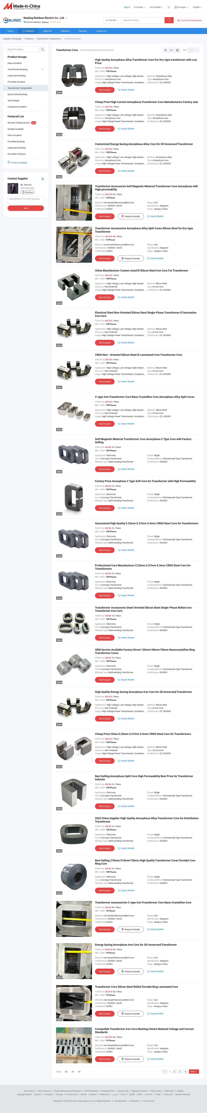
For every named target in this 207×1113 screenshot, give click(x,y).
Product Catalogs (19, 162)
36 (73, 1071)
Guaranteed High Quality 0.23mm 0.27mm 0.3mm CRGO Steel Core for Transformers (146, 523)
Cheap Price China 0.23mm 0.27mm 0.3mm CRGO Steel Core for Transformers (143, 734)
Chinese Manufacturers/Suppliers (67, 1091)
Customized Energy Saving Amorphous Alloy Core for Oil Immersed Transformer (144, 144)
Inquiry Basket (127, 89)
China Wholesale (91, 1091)
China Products (44, 1091)
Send (25, 208)
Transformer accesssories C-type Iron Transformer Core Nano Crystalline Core (143, 902)
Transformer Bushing (17, 69)
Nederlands (104, 1094)
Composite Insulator (17, 106)
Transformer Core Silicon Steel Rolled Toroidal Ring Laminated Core (136, 986)
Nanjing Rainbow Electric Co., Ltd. (44, 17)
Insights (180, 1091)
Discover (83, 30)
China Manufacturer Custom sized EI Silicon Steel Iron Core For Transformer (141, 270)
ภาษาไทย (148, 1094)
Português (48, 1094)
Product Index (156, 1091)
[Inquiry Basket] (169, 7)
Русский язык (71, 1094)
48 (79, 1071)
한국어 (123, 1094)
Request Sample (132, 216)
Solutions (65, 30)
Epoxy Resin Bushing (17, 94)
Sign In (127, 7)
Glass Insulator (15, 63)
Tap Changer (14, 100)
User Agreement (120, 1101)
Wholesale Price (107, 1091)
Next (193, 1071)
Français (59, 1094)
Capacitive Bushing (17, 75)
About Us (47, 30)
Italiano (84, 1094)
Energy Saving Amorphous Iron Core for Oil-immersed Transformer (136, 944)
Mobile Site (169, 1091)
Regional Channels (139, 1091)
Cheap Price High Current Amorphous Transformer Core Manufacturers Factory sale (146, 102)
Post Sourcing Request (191, 20)
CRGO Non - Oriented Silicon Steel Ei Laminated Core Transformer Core (138, 354)
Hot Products (29, 1091)
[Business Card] (43, 179)
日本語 (132, 1094)
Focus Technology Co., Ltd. (84, 1101)
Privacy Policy (148, 1101)
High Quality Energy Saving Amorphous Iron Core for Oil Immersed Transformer (143, 691)
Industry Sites (123, 1091)
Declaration (135, 1101)
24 (66, 1071)
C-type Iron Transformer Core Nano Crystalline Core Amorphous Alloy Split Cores (144, 396)
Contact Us (101, 30)
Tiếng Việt (168, 1094)
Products (29, 30)
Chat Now (29, 192)
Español (37, 1094)
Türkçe (158, 1094)
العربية (114, 1094)
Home (10, 30)
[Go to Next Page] (196, 50)
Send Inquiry (105, 89)
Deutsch (93, 1094)
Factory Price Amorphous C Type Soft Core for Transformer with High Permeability (145, 481)
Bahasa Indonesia (182, 1094)
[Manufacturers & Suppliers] (22, 6)
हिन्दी (139, 1094)
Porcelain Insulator (16, 81)
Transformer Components (20, 88)
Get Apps (181, 7)
